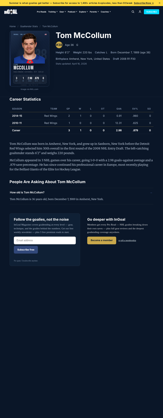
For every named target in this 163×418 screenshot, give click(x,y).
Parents (94, 12)
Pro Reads (41, 12)
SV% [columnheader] (135, 108)
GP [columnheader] (68, 108)
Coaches (106, 12)
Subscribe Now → (144, 3)
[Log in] (140, 12)
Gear (63, 12)
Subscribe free (25, 249)
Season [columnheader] (17, 108)
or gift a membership (127, 240)
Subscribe (151, 12)
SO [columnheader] (149, 108)
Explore (83, 12)
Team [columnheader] (53, 108)
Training (53, 12)
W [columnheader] (80, 108)
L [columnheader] (91, 108)
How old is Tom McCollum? (27, 192)
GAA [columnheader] (119, 108)
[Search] (133, 12)
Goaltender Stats (29, 26)
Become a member (102, 240)
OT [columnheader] (103, 108)
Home (13, 26)
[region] (81, 119)
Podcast (72, 12)
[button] (29, 59)
